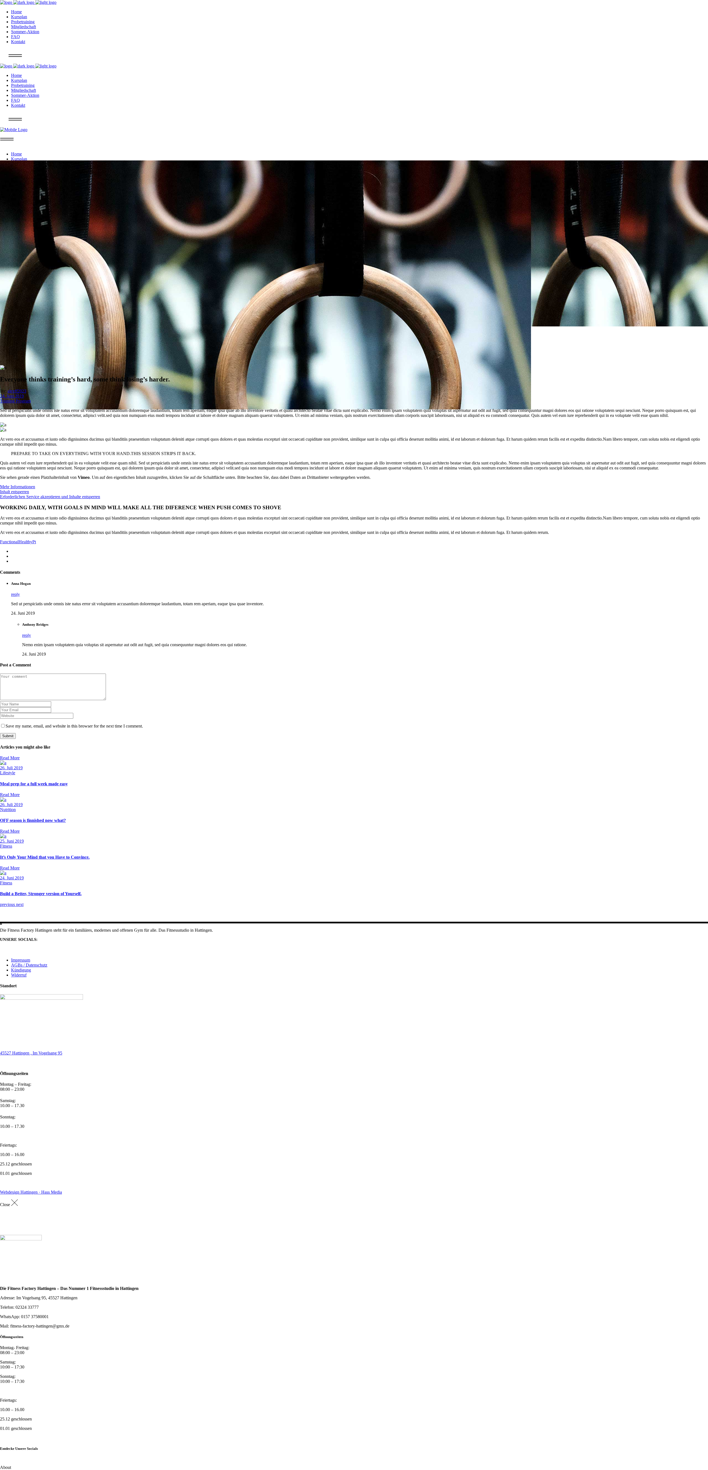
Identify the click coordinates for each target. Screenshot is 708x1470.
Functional (9, 541)
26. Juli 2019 (11, 767)
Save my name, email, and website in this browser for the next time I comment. (74, 726)
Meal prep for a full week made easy (34, 783)
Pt (34, 541)
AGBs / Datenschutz (29, 965)
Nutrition (8, 809)
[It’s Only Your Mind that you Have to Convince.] (3, 836)
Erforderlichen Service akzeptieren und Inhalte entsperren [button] (50, 496)
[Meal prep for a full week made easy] (3, 762)
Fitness (6, 846)
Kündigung (21, 970)
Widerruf (19, 975)
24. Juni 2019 (12, 396)
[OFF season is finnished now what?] (3, 799)
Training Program (15, 401)
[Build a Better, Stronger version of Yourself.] (3, 873)
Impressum (20, 960)
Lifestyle (7, 772)
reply (15, 594)
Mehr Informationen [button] (17, 486)
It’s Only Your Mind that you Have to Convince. (45, 857)
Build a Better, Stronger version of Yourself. (41, 893)
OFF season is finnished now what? (33, 820)
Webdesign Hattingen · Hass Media (31, 1192)
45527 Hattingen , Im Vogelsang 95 (31, 1053)
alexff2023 (16, 391)
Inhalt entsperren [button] (14, 491)
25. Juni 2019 (12, 841)
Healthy (25, 541)
